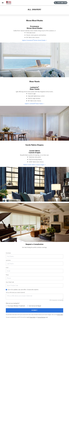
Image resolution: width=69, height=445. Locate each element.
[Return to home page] (10, 2)
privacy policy (60, 314)
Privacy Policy (32, 317)
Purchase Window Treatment (16, 306)
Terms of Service (41, 317)
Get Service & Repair (35, 306)
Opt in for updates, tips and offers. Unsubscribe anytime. (23, 289)
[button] (3, 3)
